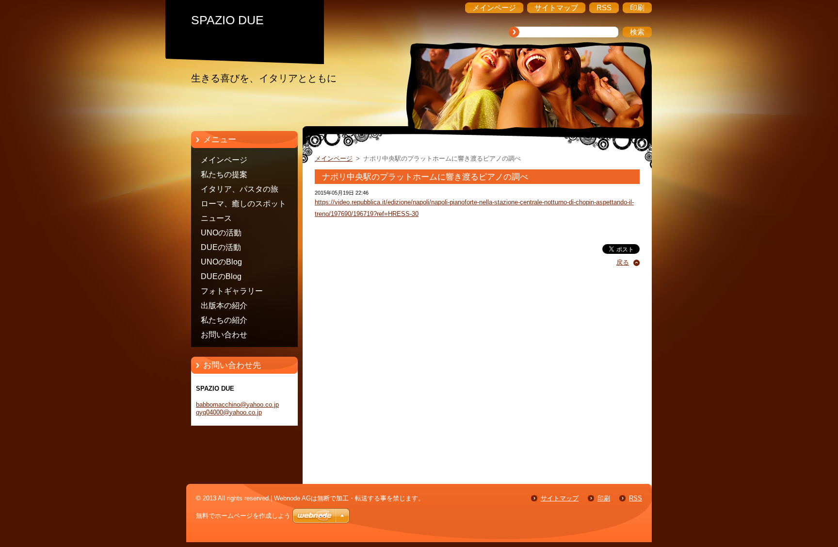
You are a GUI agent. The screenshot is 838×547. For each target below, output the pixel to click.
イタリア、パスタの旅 (239, 189)
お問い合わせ (224, 335)
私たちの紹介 (224, 320)
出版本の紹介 (224, 305)
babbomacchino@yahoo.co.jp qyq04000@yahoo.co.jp (237, 408)
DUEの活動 (221, 247)
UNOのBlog (221, 262)
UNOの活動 (221, 233)
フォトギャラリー (232, 291)
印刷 (603, 498)
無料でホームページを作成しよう (243, 515)
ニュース (216, 218)
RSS (635, 498)
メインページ (224, 160)
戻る (622, 262)
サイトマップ (560, 498)
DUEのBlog (221, 276)
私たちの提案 (224, 174)
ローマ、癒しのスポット (243, 203)
